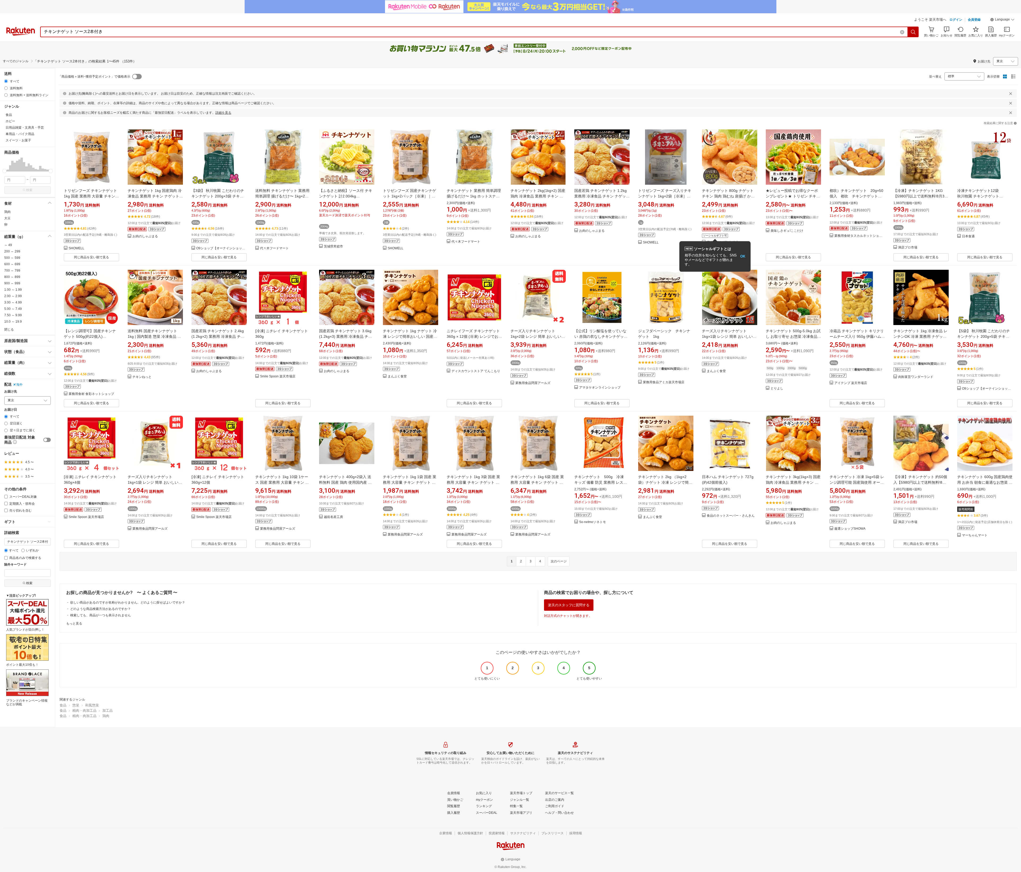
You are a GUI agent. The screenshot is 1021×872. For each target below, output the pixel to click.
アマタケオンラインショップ (600, 387)
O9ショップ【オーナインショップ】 (221, 248)
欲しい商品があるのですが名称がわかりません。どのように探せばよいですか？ (127, 602)
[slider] (4, 171)
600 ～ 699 (12, 264)
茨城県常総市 (333, 246)
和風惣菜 (92, 705)
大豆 (7, 218)
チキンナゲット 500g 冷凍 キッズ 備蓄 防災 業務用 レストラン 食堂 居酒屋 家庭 (601, 482)
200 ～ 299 (12, 251)
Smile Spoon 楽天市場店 (277, 376)
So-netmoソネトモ (592, 522)
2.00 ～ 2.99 (13, 296)
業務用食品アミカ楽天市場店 (663, 382)
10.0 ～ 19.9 (13, 321)
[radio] (6, 81)
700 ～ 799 (12, 270)
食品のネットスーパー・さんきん (731, 515)
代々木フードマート (274, 248)
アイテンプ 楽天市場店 (850, 383)
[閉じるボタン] (1010, 93)
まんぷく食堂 (397, 376)
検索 (29, 190)
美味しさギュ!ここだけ (787, 231)
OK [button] (742, 256)
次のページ (559, 561)
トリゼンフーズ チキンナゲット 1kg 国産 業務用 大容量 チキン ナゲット (90, 196)
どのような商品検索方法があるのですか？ (100, 609)
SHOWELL (76, 248)
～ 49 (8, 245)
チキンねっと (142, 377)
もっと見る (74, 623)
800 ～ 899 (12, 277)
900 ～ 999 (12, 283)
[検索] (913, 32)
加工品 (107, 711)
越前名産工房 (333, 517)
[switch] (47, 440)
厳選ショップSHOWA (849, 528)
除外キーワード (15, 564)
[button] (1002, 20)
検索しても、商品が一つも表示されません (100, 615)
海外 (19, 384)
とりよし (777, 388)
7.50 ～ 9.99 (13, 315)
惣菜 (75, 705)
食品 (63, 705)
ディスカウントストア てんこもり (475, 371)
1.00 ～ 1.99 (13, 290)
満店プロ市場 (907, 247)
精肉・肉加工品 (84, 711)
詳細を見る (223, 113)
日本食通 (968, 236)
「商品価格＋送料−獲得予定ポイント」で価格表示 (94, 76)
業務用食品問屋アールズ (532, 383)
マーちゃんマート (974, 535)
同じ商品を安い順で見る (91, 257)
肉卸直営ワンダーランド (915, 377)
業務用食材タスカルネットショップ (859, 236)
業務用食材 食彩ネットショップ (91, 394)
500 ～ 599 (12, 258)
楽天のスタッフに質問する (568, 605)
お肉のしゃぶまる (145, 236)
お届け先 (10, 391)
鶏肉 (7, 212)
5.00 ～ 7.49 (13, 309)
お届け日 (10, 409)
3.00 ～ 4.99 (13, 302)
